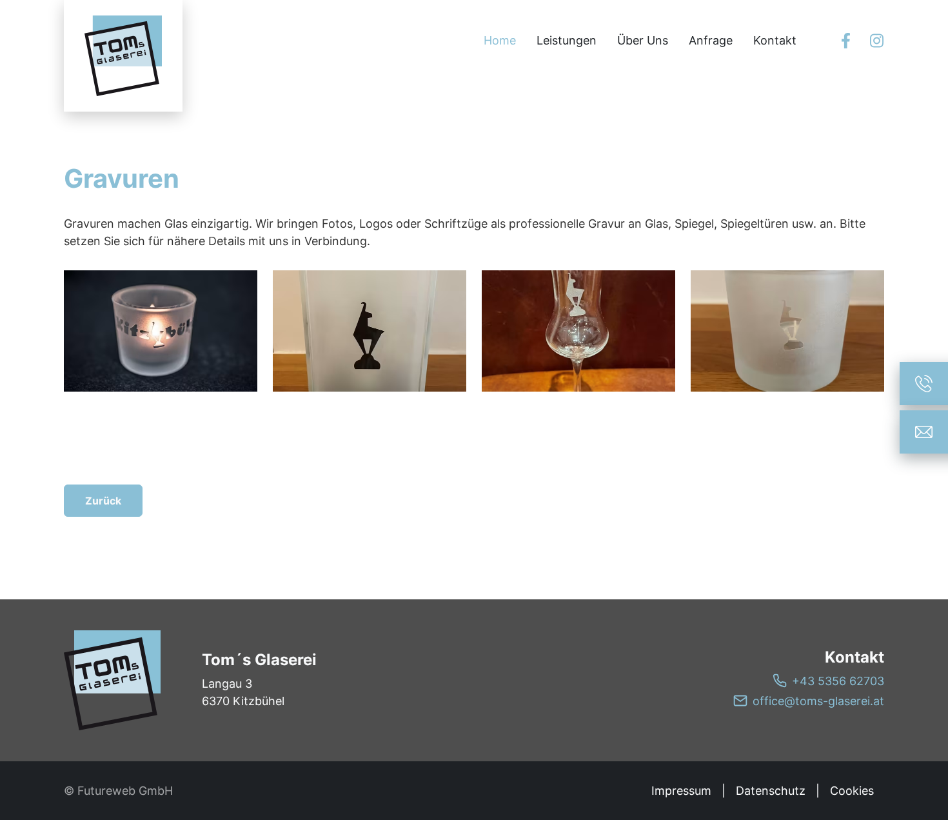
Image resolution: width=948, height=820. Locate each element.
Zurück (103, 500)
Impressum (681, 790)
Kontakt (774, 40)
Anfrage (711, 40)
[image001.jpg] (369, 331)
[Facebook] (845, 40)
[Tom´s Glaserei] (112, 680)
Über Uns (642, 40)
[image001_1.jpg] (578, 331)
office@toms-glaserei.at (818, 701)
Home (500, 40)
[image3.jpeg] (160, 331)
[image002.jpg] (787, 331)
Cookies (852, 790)
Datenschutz (770, 790)
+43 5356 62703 (838, 681)
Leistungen (567, 40)
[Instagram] (876, 40)
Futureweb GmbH (125, 790)
